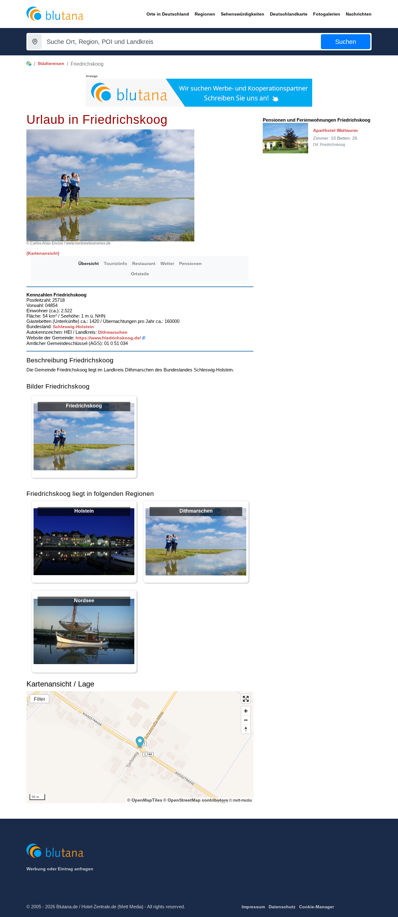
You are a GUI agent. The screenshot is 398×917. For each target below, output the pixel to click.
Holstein (84, 511)
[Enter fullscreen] (245, 698)
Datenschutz (282, 906)
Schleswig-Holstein (73, 326)
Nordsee (84, 600)
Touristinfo (115, 263)
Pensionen (190, 263)
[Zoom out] (245, 719)
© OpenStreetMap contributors (195, 800)
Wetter (167, 263)
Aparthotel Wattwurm (335, 130)
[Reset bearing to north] (245, 728)
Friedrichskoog (84, 405)
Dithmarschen (112, 332)
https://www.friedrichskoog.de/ (108, 337)
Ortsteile (140, 273)
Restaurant (143, 263)
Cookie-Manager (316, 906)
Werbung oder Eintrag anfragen (59, 868)
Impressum (253, 906)
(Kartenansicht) (42, 253)
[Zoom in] (245, 710)
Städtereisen (51, 63)
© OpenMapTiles (144, 800)
